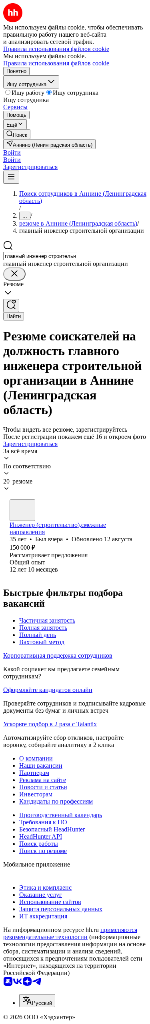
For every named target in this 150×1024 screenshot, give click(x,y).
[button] (12, 152)
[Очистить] (14, 274)
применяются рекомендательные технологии (70, 933)
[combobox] (40, 256)
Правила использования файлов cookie (56, 63)
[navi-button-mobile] (11, 177)
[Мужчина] (22, 510)
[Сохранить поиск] (11, 305)
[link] (16, 134)
